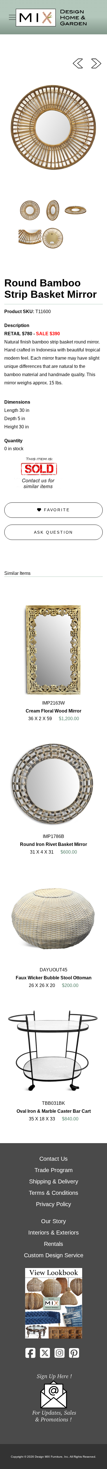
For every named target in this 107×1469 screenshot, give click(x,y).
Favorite (56, 510)
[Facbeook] (30, 1355)
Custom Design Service (53, 1255)
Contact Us (53, 1159)
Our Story (53, 1221)
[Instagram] (59, 1355)
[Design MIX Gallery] (51, 17)
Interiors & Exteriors (53, 1232)
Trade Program (54, 1170)
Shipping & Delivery (53, 1181)
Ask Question (53, 532)
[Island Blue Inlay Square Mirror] (96, 63)
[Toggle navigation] (12, 17)
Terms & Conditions (53, 1193)
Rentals (53, 1244)
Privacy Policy (53, 1204)
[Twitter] (45, 1355)
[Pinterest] (74, 1355)
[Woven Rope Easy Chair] (77, 63)
